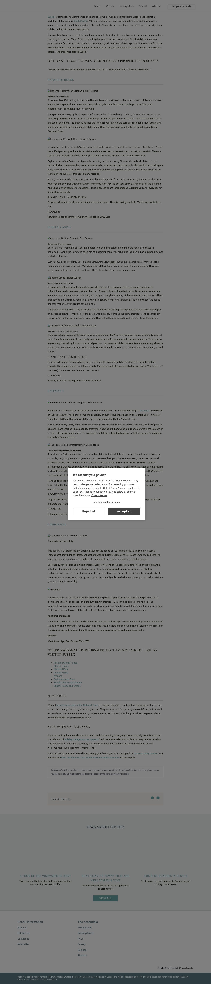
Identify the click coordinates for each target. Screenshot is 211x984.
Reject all (89, 511)
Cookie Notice (99, 495)
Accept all (124, 511)
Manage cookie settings (106, 502)
